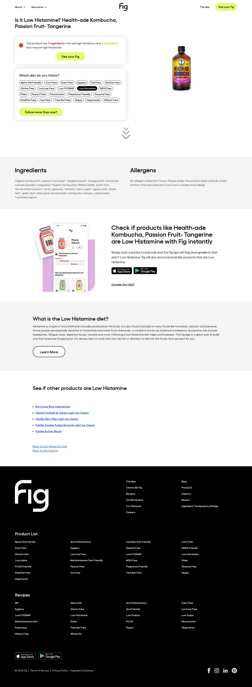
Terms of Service (39, 670)
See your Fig (226, 6)
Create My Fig (134, 487)
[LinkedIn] (225, 670)
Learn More (49, 352)
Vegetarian (93, 100)
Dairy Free (67, 82)
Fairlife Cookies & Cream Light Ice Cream (62, 412)
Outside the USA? (122, 284)
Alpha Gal (76, 603)
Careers (130, 512)
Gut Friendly (133, 609)
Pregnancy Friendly (79, 94)
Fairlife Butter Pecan (48, 431)
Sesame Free (102, 94)
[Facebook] (209, 670)
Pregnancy (21, 627)
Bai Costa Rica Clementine (52, 406)
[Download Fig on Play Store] (50, 656)
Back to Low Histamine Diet (50, 446)
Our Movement (134, 500)
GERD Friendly (190, 548)
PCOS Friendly (23, 566)
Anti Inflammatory (80, 541)
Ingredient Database (82, 670)
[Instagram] (216, 670)
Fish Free (96, 82)
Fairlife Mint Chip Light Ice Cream (56, 418)
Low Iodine (21, 560)
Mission (186, 500)
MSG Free (105, 88)
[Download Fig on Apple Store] (25, 656)
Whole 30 (75, 633)
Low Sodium (133, 615)
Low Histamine (87, 88)
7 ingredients (56, 43)
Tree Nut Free (62, 100)
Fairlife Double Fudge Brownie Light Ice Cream (65, 425)
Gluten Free (27, 88)
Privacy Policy (59, 670)
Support (186, 493)
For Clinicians (133, 506)
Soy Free (45, 100)
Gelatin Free (112, 82)
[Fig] (123, 7)
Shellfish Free (28, 100)
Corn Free (51, 82)
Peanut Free (39, 94)
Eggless (81, 82)
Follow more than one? (41, 112)
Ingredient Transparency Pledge (200, 506)
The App (205, 6)
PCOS (129, 621)
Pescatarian (57, 94)
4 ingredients (109, 43)
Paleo (24, 94)
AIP (17, 603)
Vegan (78, 100)
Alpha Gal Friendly (31, 82)
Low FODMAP (66, 88)
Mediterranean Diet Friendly (86, 560)
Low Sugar (188, 615)
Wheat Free (111, 100)
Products (187, 487)
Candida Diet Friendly (138, 541)
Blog (184, 481)
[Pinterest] (234, 670)
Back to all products (45, 450)
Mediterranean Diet (26, 621)
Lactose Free (46, 88)
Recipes (130, 493)
